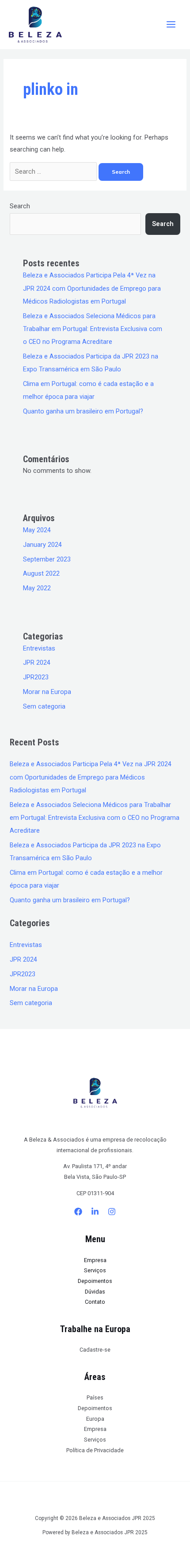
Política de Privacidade (95, 1450)
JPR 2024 (36, 663)
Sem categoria (44, 706)
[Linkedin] (95, 1212)
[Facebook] (78, 1212)
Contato (95, 1301)
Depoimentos (95, 1281)
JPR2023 (36, 677)
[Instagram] (112, 1212)
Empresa (95, 1260)
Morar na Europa (47, 692)
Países (95, 1397)
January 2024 (42, 545)
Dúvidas (95, 1291)
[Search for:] (54, 171)
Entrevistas (39, 648)
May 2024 (37, 530)
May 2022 (37, 588)
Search (20, 206)
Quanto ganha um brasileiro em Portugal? (83, 411)
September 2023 (47, 559)
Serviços (95, 1270)
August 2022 (41, 573)
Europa (95, 1418)
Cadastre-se (95, 1349)
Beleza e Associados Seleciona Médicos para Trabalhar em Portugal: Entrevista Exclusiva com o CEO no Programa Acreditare (92, 329)
